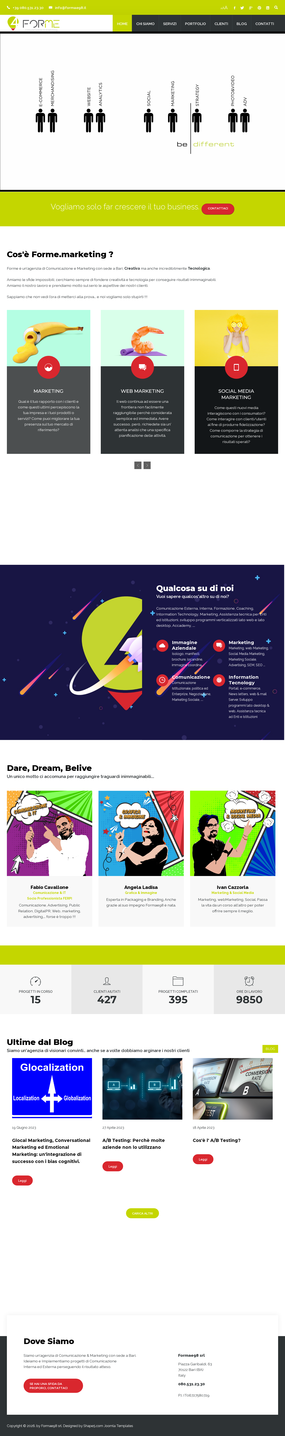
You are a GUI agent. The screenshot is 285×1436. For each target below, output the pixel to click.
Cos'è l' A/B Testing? (217, 1140)
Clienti (221, 23)
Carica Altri (142, 1213)
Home (122, 23)
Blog (242, 23)
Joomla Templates (118, 1426)
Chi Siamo (145, 23)
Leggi (22, 1180)
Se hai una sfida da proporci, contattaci (49, 1386)
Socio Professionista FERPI (49, 898)
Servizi (170, 23)
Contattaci (218, 208)
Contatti (264, 23)
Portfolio (195, 23)
